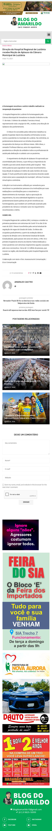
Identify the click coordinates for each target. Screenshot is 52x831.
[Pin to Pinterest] (38, 273)
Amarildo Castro (24, 282)
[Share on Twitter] (35, 273)
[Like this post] (30, 273)
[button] (49, 34)
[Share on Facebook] (33, 273)
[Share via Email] (40, 273)
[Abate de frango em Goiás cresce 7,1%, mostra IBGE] (26, 374)
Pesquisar (48, 41)
